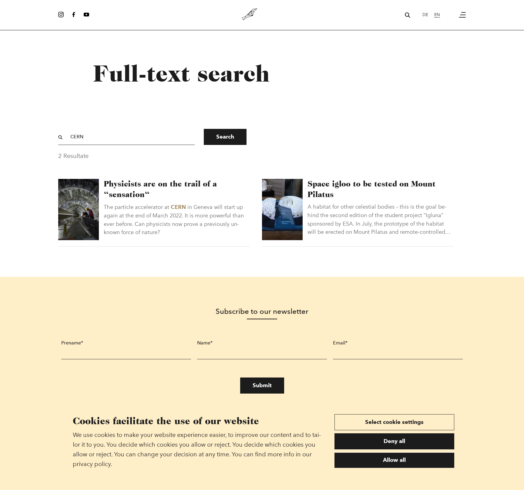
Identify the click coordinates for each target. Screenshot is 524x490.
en (437, 14)
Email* (340, 343)
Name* (205, 343)
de (425, 14)
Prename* (72, 343)
